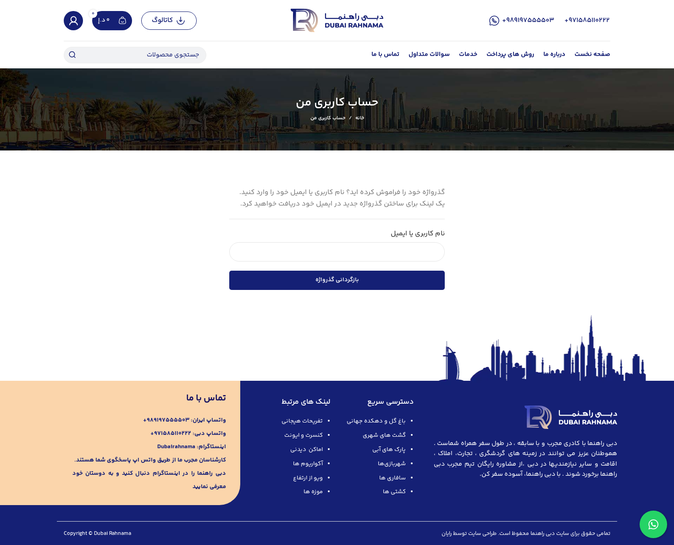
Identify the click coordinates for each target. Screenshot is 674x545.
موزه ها (313, 491)
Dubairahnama (176, 446)
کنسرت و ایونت (303, 435)
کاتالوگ (162, 20)
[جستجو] (72, 55)
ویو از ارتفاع (308, 478)
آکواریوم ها (308, 463)
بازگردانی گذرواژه (337, 279)
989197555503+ (528, 20)
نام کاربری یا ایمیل (418, 233)
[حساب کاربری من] (73, 20)
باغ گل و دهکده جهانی (376, 421)
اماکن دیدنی (306, 449)
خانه (359, 118)
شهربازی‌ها (392, 463)
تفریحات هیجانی (302, 421)
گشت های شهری (384, 435)
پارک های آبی (389, 449)
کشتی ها (394, 491)
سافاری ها (392, 478)
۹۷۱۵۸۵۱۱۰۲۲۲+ (587, 20)
